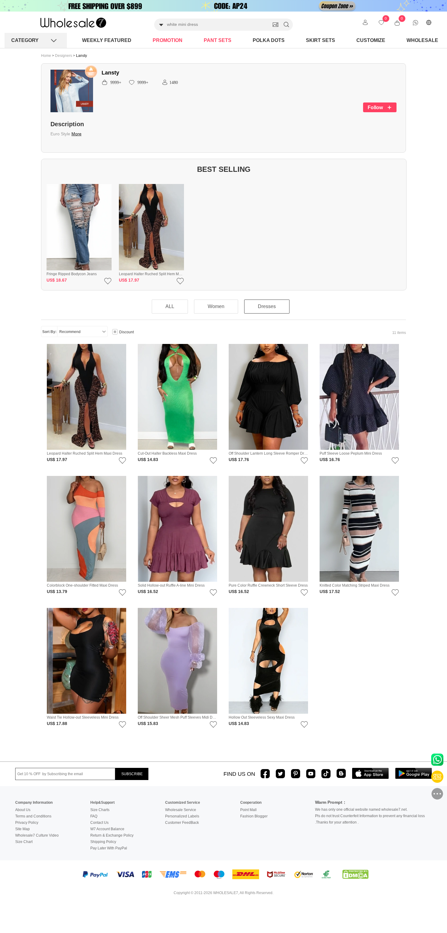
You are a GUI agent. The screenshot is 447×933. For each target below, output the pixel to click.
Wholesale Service (180, 810)
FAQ (93, 816)
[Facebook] (265, 773)
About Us (22, 810)
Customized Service (182, 802)
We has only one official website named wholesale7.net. (361, 809)
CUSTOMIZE (370, 40)
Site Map (22, 829)
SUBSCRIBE (132, 774)
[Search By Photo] (275, 25)
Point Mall (248, 810)
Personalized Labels (182, 816)
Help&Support (102, 802)
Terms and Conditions (33, 816)
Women (216, 306)
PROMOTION (167, 40)
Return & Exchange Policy (111, 835)
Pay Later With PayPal (108, 848)
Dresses (267, 306)
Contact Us (99, 822)
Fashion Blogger (254, 816)
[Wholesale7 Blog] (341, 773)
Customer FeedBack (182, 822)
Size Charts (99, 810)
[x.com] (280, 773)
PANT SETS (217, 40)
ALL (169, 306)
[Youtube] (311, 773)
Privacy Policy (26, 822)
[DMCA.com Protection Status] (355, 874)
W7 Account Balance (107, 829)
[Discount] (115, 332)
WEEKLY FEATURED (106, 40)
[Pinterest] (295, 773)
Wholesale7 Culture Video (37, 835)
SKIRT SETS (320, 40)
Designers (64, 56)
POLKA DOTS (269, 40)
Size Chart (24, 842)
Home (46, 56)
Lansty (81, 56)
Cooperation (251, 802)
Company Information (34, 802)
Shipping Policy (103, 842)
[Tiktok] (326, 773)
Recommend (70, 332)
